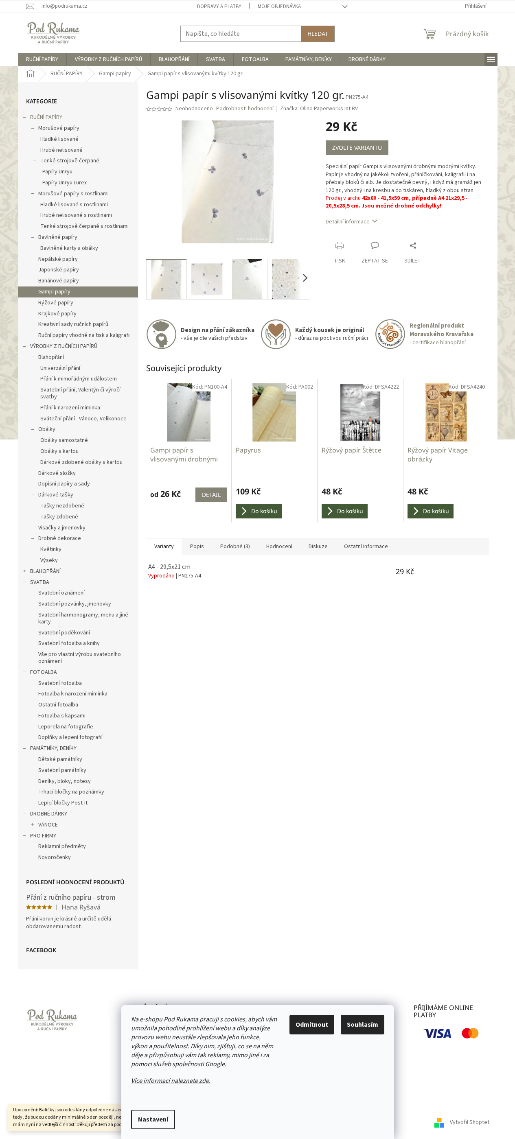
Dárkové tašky (55, 495)
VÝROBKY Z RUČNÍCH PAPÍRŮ (63, 346)
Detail (211, 494)
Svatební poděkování (64, 633)
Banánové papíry (58, 281)
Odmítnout (312, 1024)
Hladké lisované (59, 139)
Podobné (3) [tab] (235, 546)
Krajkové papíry (57, 314)
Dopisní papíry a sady (64, 484)
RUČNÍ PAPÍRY (46, 117)
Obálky (46, 429)
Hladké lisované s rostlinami (74, 205)
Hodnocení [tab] (279, 546)
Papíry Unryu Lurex (64, 183)
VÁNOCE (48, 825)
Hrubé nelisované (61, 150)
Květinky (50, 549)
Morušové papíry (58, 128)
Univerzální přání (60, 368)
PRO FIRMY (43, 836)
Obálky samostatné (64, 440)
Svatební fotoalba (60, 683)
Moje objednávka (279, 6)
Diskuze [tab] (318, 546)
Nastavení (153, 1119)
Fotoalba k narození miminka (72, 694)
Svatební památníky (62, 770)
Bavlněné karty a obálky (69, 248)
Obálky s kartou (59, 451)
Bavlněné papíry (57, 237)
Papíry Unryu (57, 172)
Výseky (49, 560)
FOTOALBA (43, 672)
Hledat (317, 33)
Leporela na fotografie (65, 727)
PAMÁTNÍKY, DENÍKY (53, 748)
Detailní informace (348, 222)
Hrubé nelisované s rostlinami (76, 215)
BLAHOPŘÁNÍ (45, 571)
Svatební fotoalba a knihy (69, 643)
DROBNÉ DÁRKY (48, 814)
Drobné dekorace (59, 538)
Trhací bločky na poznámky (71, 792)
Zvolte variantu (357, 147)
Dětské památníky (60, 759)
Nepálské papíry (58, 259)
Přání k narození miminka (70, 408)
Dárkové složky (57, 473)
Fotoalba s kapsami (61, 716)
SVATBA (39, 582)
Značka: (319, 109)
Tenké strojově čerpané (69, 161)
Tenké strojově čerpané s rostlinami (84, 226)
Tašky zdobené (59, 517)
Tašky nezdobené (62, 506)
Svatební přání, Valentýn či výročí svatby (80, 393)
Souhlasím (362, 1024)
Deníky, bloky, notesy (64, 781)
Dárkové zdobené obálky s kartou (81, 462)
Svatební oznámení (61, 593)
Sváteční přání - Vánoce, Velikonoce (83, 419)
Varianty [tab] (164, 546)
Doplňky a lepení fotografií (70, 737)
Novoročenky (54, 857)
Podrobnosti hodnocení (245, 109)
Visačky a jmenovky (61, 528)
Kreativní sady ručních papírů (73, 324)
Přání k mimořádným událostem (78, 379)
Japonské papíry (58, 270)
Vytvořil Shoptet (469, 1122)
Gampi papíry (54, 292)
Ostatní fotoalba (58, 705)
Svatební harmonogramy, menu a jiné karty (83, 618)
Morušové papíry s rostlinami (73, 194)
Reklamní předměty (62, 846)
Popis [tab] (197, 546)
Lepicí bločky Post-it (63, 803)
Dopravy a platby (219, 6)
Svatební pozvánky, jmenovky (74, 604)
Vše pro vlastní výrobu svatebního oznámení (79, 657)
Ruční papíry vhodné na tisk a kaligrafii (84, 335)
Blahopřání (51, 357)
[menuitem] (42, 59)
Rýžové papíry (55, 303)
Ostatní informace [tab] (366, 546)
